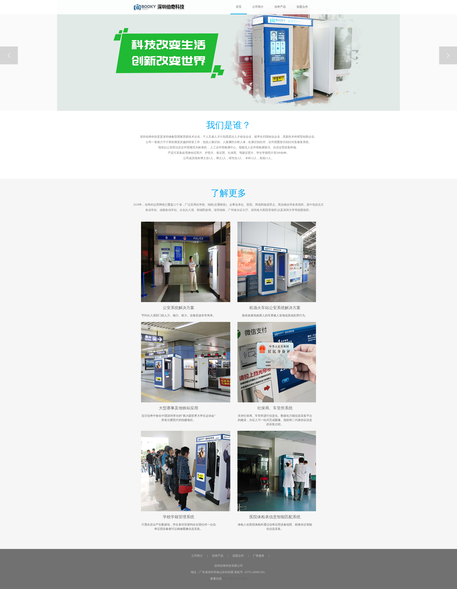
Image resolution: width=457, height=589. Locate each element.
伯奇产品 (280, 6)
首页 (159, 7)
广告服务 (258, 555)
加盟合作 (302, 6)
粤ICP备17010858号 (234, 578)
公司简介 (258, 6)
